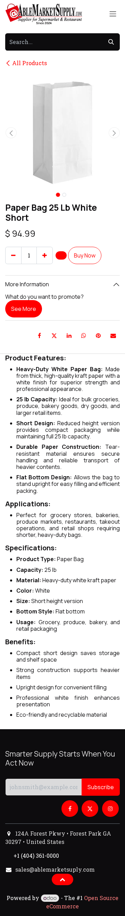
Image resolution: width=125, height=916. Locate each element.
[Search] (111, 42)
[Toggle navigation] (113, 14)
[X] (54, 335)
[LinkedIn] (69, 335)
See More (23, 309)
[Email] (113, 335)
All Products (29, 63)
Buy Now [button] (84, 255)
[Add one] (44, 255)
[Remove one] (13, 255)
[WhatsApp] (83, 335)
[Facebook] (39, 335)
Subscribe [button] (101, 787)
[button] (11, 132)
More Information (27, 284)
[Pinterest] (98, 335)
